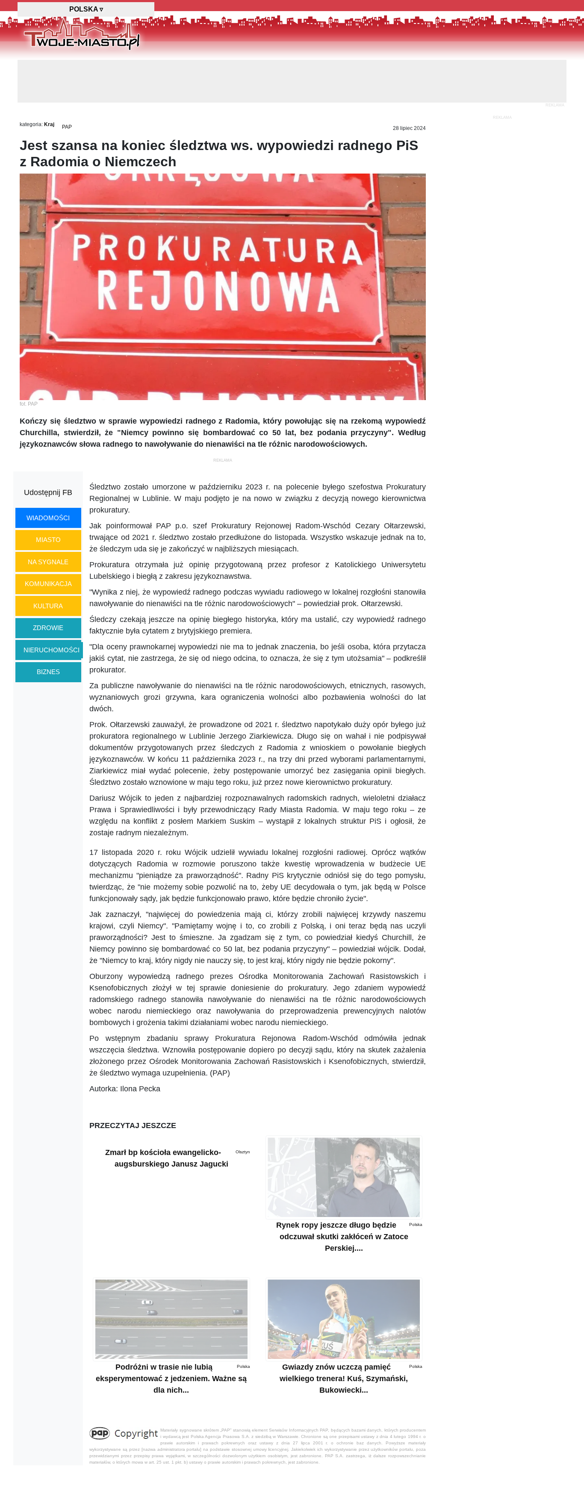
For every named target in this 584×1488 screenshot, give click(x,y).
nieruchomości (52, 650)
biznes (48, 671)
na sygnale (48, 562)
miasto (48, 539)
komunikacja (48, 583)
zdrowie (48, 627)
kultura (48, 606)
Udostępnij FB (48, 492)
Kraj (49, 124)
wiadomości (48, 518)
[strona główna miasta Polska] (82, 33)
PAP (67, 127)
